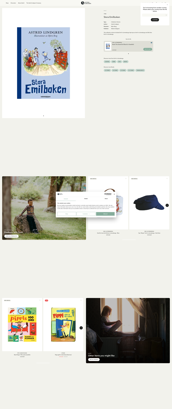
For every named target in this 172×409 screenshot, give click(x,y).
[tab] (128, 53)
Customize (85, 213)
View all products (11, 236)
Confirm (154, 19)
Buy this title (128, 39)
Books (125, 61)
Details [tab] (86, 198)
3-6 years (115, 70)
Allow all (105, 213)
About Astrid (21, 3)
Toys (119, 61)
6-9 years (123, 70)
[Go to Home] (86, 2)
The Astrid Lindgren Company (33, 3)
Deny (67, 213)
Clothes (107, 61)
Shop (7, 3)
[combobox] (155, 15)
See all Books (94, 359)
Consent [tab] (66, 198)
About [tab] (106, 198)
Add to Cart (148, 49)
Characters (13, 3)
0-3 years (107, 70)
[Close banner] (114, 194)
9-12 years (131, 70)
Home (105, 10)
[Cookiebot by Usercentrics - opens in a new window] (105, 194)
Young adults (140, 70)
